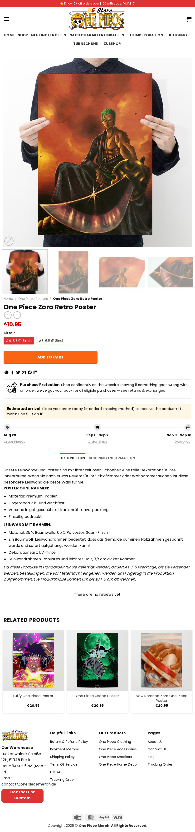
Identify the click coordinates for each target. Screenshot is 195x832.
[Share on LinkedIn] (35, 373)
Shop (23, 35)
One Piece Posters (33, 299)
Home (9, 35)
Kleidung (178, 35)
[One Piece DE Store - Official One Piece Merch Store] (97, 19)
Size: (9, 332)
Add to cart (50, 357)
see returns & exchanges (143, 390)
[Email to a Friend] (24, 373)
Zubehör (112, 43)
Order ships (97, 442)
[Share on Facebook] (12, 373)
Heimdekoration (146, 35)
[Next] (182, 152)
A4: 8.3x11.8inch (19, 340)
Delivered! (183, 442)
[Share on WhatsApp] (6, 373)
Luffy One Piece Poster (33, 695)
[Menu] (6, 19)
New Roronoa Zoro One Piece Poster (161, 698)
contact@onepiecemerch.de (28, 784)
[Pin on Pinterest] (30, 373)
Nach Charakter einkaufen (96, 35)
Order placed (15, 442)
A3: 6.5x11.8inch (51, 340)
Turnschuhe (85, 43)
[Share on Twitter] (18, 373)
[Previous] (12, 152)
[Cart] (188, 19)
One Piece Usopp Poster (97, 695)
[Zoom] (9, 241)
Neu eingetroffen (48, 35)
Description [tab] (72, 458)
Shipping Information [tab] (112, 458)
